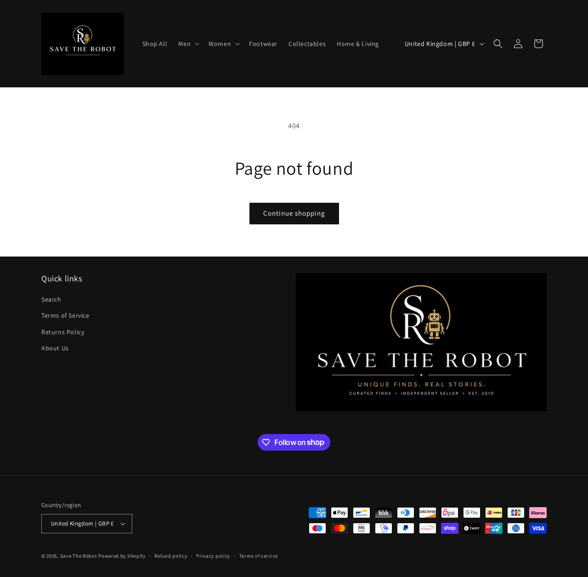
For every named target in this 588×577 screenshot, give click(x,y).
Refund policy (170, 556)
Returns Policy (62, 332)
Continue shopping (294, 213)
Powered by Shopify (122, 556)
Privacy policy (213, 556)
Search (51, 299)
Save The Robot (78, 556)
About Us (55, 348)
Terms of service (258, 556)
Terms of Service (65, 315)
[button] (188, 43)
